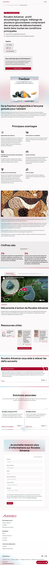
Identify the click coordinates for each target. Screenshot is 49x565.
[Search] (44, 2)
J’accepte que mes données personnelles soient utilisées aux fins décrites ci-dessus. (25, 500)
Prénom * (9, 459)
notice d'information (32, 497)
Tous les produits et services (12, 5)
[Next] (30, 429)
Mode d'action (10, 273)
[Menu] (46, 1)
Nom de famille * (10, 465)
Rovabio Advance (23, 5)
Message (9, 488)
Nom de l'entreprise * (11, 476)
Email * (8, 471)
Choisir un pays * (10, 482)
